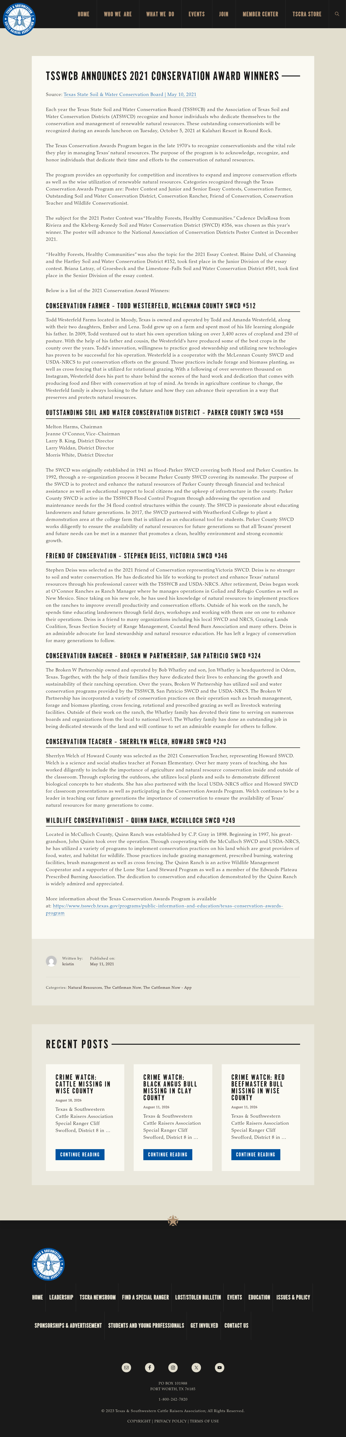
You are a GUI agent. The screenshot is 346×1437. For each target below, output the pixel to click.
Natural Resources (85, 988)
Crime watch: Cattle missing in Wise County (83, 1084)
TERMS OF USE (204, 1421)
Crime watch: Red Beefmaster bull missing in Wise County (258, 1087)
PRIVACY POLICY (170, 1421)
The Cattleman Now (122, 988)
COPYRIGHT (139, 1421)
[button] (337, 14)
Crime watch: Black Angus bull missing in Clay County (170, 1087)
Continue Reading (82, 1155)
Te (66, 94)
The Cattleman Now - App (167, 988)
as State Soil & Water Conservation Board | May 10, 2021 (134, 94)
